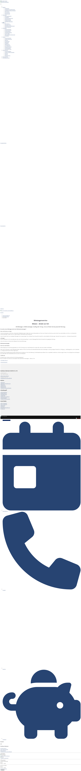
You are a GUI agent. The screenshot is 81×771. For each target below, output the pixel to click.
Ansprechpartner (8, 29)
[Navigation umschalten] (0, 3)
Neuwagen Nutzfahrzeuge (10, 26)
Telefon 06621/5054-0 (4, 376)
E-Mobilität (5, 28)
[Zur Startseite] (4, 2)
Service (4, 37)
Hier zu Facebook (3, 403)
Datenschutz (2, 405)
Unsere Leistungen (8, 39)
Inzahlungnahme (8, 20)
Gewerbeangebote (8, 32)
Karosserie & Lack (8, 46)
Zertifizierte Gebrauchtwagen (10, 10)
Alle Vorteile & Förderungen (10, 34)
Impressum (2, 406)
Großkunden (2, 395)
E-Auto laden (7, 33)
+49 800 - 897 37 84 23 (4, 756)
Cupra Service (7, 12)
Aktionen (6, 40)
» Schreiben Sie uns (4, 360)
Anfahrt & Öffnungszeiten (9, 52)
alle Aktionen (7, 23)
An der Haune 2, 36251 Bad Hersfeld (4, 749)
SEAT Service (2, 384)
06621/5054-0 (3, 750)
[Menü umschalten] (0, 4)
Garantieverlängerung (9, 18)
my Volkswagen (8, 45)
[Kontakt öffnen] (3, 1)
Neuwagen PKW (8, 24)
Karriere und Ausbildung (4, 396)
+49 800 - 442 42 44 (4, 758)
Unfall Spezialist (8, 47)
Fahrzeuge (5, 15)
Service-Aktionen (8, 27)
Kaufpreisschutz (8, 19)
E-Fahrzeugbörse (8, 30)
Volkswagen (7, 8)
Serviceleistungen (3, 394)
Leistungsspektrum (6, 315)
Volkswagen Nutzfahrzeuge (10, 9)
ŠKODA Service (3, 386)
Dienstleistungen (6, 316)
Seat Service (7, 11)
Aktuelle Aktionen (3, 393)
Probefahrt (7, 17)
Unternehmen (5, 50)
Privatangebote (7, 31)
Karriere (6, 53)
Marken (4, 7)
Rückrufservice (7, 55)
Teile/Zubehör (7, 44)
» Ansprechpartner (3, 362)
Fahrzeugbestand (8, 16)
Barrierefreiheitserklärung (5, 407)
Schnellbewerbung (6, 57)
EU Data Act (2, 408)
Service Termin (5, 56)
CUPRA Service (3, 385)
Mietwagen (7, 42)
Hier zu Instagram (3, 404)
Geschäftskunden (8, 49)
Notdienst (6, 43)
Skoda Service (7, 13)
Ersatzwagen (7, 41)
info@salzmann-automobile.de (6, 378)
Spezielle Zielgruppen (9, 21)
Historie (6, 54)
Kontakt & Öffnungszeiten (5, 399)
